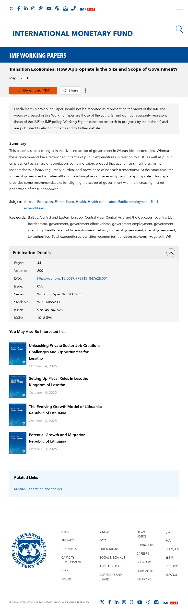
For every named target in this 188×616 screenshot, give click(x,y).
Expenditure (64, 202)
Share (74, 90)
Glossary (144, 562)
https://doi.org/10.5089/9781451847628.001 (72, 279)
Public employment (133, 202)
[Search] (179, 29)
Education (45, 202)
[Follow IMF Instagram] (33, 8)
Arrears (29, 202)
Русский (171, 566)
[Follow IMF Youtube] (49, 8)
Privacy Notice (142, 534)
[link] (64, 90)
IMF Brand (144, 579)
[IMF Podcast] (57, 8)
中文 (168, 540)
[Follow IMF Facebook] (18, 8)
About (66, 532)
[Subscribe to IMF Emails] (65, 8)
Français (172, 549)
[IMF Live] (87, 9)
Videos (104, 532)
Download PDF (36, 90)
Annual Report (111, 566)
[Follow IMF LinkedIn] (26, 8)
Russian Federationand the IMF (38, 489)
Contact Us (145, 545)
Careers (143, 553)
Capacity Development (71, 560)
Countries (69, 549)
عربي (167, 532)
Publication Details (32, 253)
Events (66, 579)
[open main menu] (179, 10)
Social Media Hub (112, 557)
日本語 (169, 557)
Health (81, 202)
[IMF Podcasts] (148, 602)
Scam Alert (145, 571)
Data (103, 540)
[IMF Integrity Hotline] (73, 8)
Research (68, 540)
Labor (111, 202)
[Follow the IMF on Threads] (41, 8)
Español (171, 575)
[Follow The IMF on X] (11, 8)
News (65, 571)
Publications (109, 549)
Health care (97, 202)
